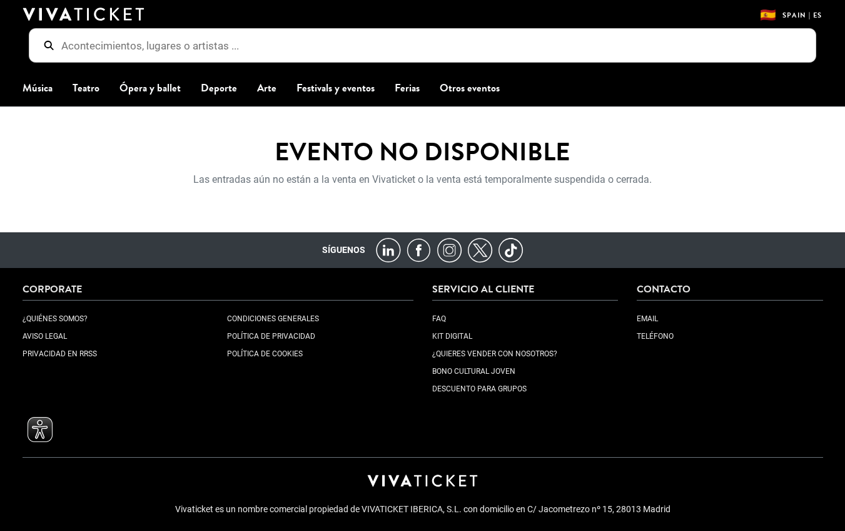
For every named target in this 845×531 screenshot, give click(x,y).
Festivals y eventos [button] (335, 88)
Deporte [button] (219, 88)
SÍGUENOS (343, 250)
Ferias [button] (407, 88)
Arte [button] (266, 88)
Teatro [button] (86, 88)
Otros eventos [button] (470, 88)
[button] (40, 429)
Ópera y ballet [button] (150, 88)
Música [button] (38, 88)
